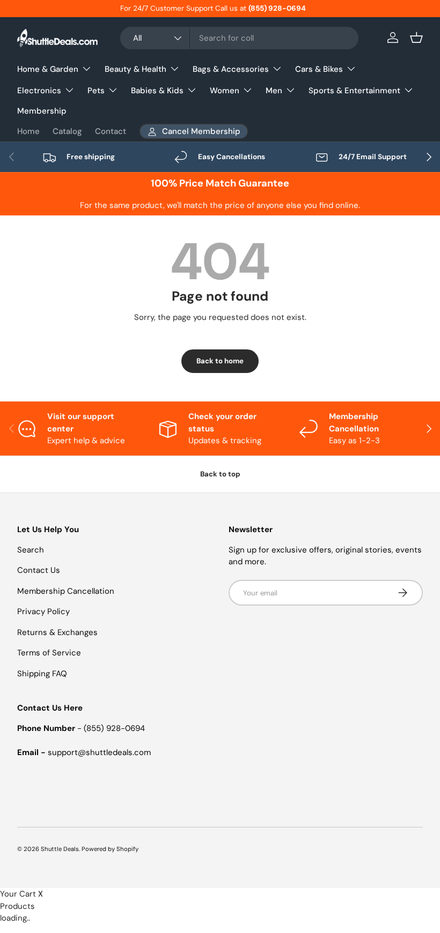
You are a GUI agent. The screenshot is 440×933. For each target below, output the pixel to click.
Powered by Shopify (110, 849)
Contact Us (38, 570)
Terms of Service (49, 652)
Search (30, 549)
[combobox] (239, 38)
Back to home (220, 360)
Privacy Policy (43, 611)
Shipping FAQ (42, 673)
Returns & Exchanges (57, 632)
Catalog (67, 131)
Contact (110, 131)
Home (28, 131)
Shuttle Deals (60, 849)
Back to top (220, 474)
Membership (42, 111)
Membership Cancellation (65, 591)
